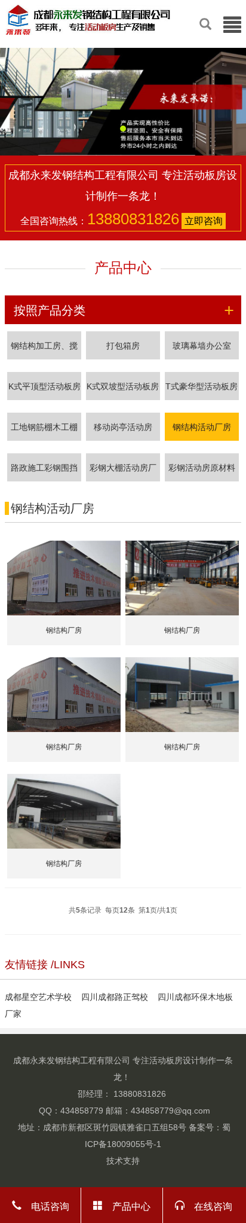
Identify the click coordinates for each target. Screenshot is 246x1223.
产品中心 (126, 1205)
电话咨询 (45, 1205)
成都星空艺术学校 (38, 997)
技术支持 (123, 1161)
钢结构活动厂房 (202, 427)
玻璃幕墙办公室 (202, 345)
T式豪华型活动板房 (201, 386)
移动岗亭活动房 (123, 427)
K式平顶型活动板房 (44, 386)
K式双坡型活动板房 (123, 386)
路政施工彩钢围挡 (44, 467)
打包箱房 (123, 345)
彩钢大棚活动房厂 (123, 467)
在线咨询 (208, 1205)
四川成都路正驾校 (114, 997)
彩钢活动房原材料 (201, 467)
